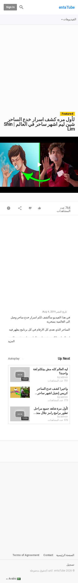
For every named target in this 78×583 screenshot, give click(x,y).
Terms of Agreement (26, 555)
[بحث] (21, 7)
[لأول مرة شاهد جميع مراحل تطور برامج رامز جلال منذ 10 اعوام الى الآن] (20, 414)
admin (64, 377)
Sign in (10, 7)
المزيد (11, 341)
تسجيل (70, 564)
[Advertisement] (39, 66)
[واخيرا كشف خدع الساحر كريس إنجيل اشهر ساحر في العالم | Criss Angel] (20, 392)
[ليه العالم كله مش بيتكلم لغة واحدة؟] (20, 374)
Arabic (12, 578)
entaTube (67, 7)
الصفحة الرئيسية (65, 555)
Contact (48, 555)
